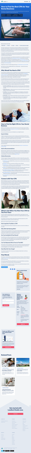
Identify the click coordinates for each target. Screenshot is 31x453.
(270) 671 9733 (3, 422)
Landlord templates (25, 425)
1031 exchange (22, 59)
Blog (23, 423)
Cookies (14, 448)
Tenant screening (14, 422)
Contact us (2, 435)
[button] (29, 1)
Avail (12, 435)
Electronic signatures (14, 428)
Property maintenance (15, 424)
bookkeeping (25, 73)
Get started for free (8, 347)
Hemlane (13, 441)
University (24, 430)
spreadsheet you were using (16, 58)
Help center (24, 422)
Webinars (24, 424)
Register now (23, 324)
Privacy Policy (5, 448)
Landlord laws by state (25, 428)
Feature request (3, 439)
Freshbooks (13, 440)
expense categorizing (4, 74)
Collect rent (13, 423)
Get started (26, 1)
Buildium (13, 438)
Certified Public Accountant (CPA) (22, 64)
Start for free (15, 413)
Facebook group (3, 438)
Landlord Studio (6, 258)
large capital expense (25, 60)
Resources (24, 429)
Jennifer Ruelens (23, 314)
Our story (2, 434)
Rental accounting (14, 425)
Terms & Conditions (10, 448)
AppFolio (13, 434)
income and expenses (7, 62)
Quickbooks (13, 444)
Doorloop (13, 439)
